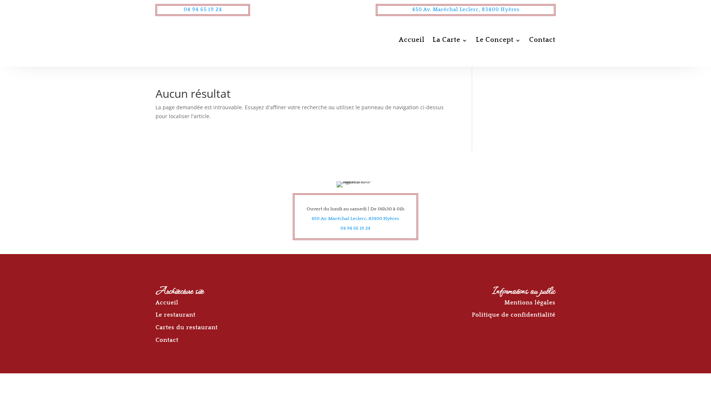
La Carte (446, 40)
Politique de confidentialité (513, 314)
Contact (542, 40)
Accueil (411, 40)
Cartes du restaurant (187, 327)
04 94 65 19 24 (203, 10)
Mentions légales (529, 302)
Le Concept (495, 40)
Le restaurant (176, 314)
